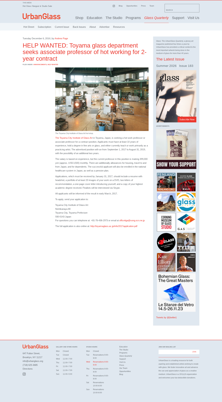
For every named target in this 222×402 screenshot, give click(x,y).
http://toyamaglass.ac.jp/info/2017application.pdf (113, 226)
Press (143, 6)
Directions (28, 368)
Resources (119, 27)
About (92, 27)
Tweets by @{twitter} (166, 317)
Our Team (123, 368)
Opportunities (131, 6)
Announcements (40, 64)
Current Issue (62, 27)
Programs (133, 18)
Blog (120, 6)
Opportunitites (125, 371)
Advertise (104, 27)
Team (152, 6)
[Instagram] (24, 374)
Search (169, 10)
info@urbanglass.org (33, 361)
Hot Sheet (28, 27)
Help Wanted (53, 64)
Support (178, 18)
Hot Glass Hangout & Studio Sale (37, 6)
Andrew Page (61, 38)
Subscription (44, 27)
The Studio (114, 18)
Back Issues (79, 27)
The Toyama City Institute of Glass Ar (73, 138)
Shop (79, 18)
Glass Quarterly (156, 18)
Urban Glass (41, 16)
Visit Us (193, 18)
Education (94, 18)
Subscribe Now (187, 119)
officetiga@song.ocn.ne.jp (132, 220)
